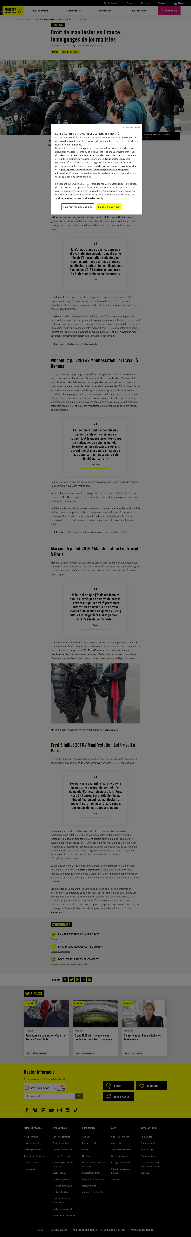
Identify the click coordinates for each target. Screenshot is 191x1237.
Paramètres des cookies (78, 206)
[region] (96, 169)
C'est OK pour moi (109, 206)
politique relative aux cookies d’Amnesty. (80, 198)
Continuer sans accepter (131, 127)
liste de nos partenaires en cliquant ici (115, 166)
